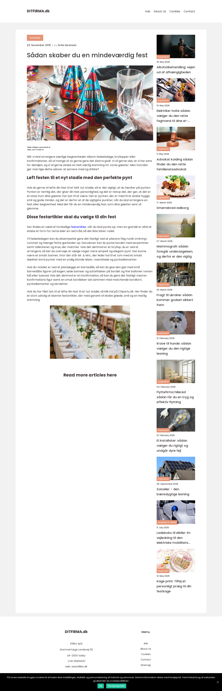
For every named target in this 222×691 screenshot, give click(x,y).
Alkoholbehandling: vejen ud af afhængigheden (176, 69)
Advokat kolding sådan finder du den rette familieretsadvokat (175, 164)
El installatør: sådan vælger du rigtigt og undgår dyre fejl (172, 445)
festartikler (35, 37)
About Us (160, 11)
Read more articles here (90, 375)
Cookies (174, 11)
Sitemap (146, 665)
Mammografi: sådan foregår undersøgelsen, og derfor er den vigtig (175, 251)
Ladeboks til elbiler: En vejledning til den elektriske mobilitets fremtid (173, 538)
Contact (189, 11)
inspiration (163, 56)
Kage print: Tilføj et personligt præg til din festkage (174, 586)
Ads (147, 11)
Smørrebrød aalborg (173, 208)
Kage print (163, 570)
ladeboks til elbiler (167, 522)
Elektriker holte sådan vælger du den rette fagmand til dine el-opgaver (173, 116)
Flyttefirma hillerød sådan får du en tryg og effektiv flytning (175, 397)
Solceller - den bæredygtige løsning (173, 491)
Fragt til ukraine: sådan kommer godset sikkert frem (175, 300)
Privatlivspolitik (116, 685)
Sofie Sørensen (67, 45)
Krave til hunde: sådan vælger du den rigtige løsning (174, 348)
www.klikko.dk (79, 666)
